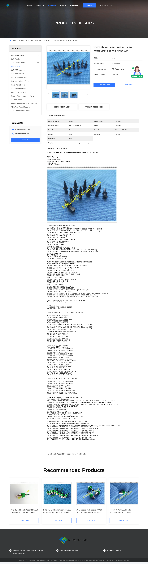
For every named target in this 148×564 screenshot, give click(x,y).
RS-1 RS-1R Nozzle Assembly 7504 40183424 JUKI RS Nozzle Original (24, 511)
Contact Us (75, 5)
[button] (13, 498)
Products (52, 5)
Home (29, 5)
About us (40, 5)
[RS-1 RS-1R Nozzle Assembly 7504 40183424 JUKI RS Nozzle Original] (24, 493)
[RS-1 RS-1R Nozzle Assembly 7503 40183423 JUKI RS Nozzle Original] (57, 493)
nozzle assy (70, 454)
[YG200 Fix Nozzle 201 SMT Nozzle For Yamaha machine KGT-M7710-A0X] (68, 67)
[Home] (12, 5)
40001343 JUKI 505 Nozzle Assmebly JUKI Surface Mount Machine (121, 511)
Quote (89, 5)
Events (63, 5)
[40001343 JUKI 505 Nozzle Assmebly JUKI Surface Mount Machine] (124, 493)
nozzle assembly (58, 454)
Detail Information (62, 107)
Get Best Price (104, 85)
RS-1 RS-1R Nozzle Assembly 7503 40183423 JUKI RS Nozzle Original (57, 511)
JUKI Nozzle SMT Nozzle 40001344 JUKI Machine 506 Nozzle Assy (90, 511)
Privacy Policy (30, 560)
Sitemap (21, 560)
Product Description (94, 107)
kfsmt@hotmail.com (22, 129)
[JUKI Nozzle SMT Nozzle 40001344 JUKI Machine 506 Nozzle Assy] (90, 493)
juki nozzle (81, 454)
